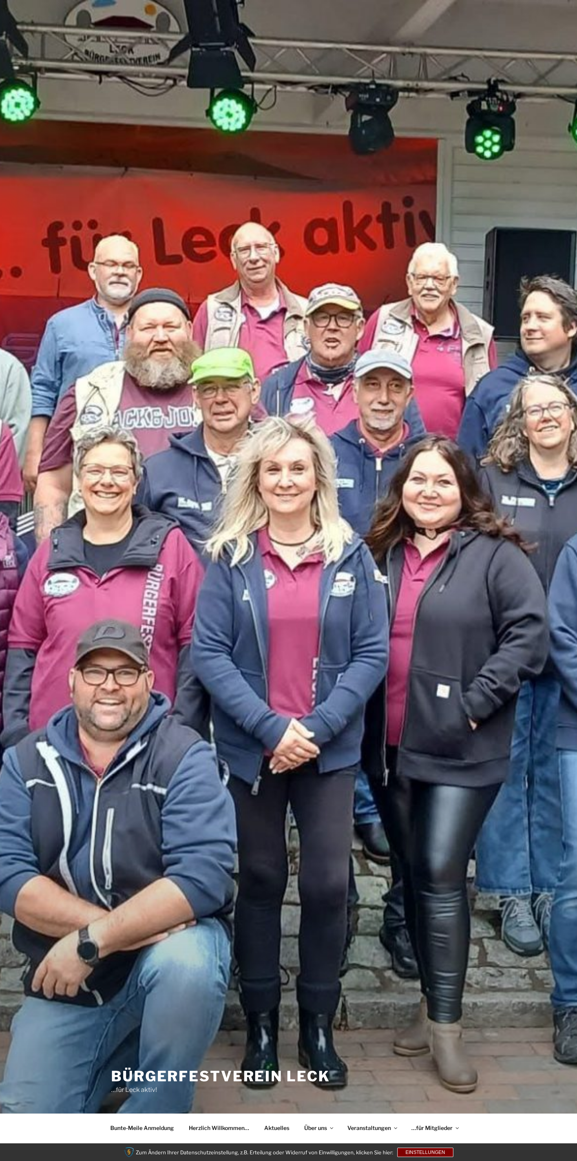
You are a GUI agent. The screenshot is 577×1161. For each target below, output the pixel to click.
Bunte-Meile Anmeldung (142, 1127)
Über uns (315, 1127)
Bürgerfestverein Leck (220, 1076)
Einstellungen (425, 1152)
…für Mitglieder (432, 1127)
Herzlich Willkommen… (219, 1127)
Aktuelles (276, 1127)
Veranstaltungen (369, 1127)
